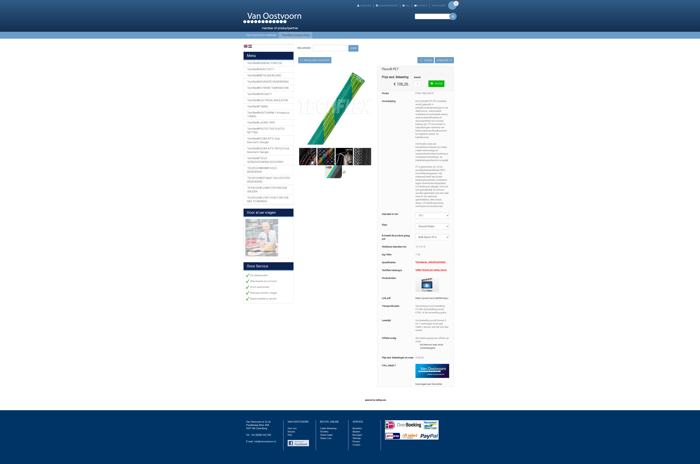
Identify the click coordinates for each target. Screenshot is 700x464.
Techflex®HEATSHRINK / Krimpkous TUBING (268, 114)
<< (315, 60)
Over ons (365, 5)
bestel (439, 83)
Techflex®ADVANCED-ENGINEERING (268, 81)
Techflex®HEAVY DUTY (260, 69)
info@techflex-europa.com (261, 251)
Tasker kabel (326, 435)
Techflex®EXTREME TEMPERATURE (268, 87)
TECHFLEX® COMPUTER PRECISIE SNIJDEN (267, 189)
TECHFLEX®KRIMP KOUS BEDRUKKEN (262, 170)
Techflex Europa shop (296, 35)
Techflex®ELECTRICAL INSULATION (267, 100)
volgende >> (444, 60)
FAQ (407, 5)
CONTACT (422, 5)
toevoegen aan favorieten (428, 384)
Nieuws (291, 431)
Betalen (356, 431)
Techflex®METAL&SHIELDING (264, 75)
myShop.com (381, 400)
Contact (356, 445)
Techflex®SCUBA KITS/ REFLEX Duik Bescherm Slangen (268, 150)
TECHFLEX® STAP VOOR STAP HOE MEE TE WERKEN (268, 199)
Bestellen (357, 428)
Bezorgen (357, 435)
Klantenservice (388, 5)
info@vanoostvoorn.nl (265, 441)
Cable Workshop (328, 428)
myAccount (439, 5)
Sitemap (357, 438)
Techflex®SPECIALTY (259, 94)
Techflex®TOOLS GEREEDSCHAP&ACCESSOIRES (265, 160)
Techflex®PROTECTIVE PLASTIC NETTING (266, 130)
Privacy (356, 441)
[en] (246, 46)
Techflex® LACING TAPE (261, 122)
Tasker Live (325, 438)
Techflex (324, 431)
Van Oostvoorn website (261, 35)
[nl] (250, 46)
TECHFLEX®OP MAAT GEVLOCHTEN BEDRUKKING (268, 180)
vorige (428, 60)
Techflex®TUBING (257, 106)
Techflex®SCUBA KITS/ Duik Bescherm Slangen (263, 140)
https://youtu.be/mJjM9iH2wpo (431, 298)
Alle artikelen (304, 48)
